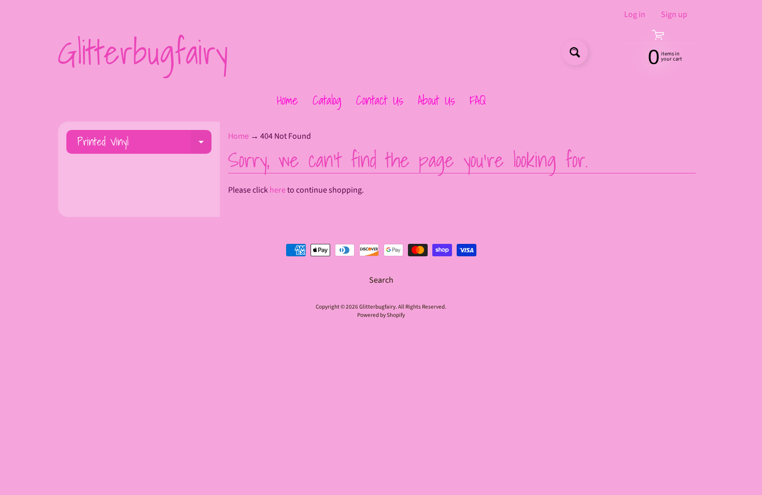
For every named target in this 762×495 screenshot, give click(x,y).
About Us (436, 100)
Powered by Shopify (381, 315)
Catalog (327, 100)
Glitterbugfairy (143, 52)
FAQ (478, 100)
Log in (634, 14)
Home (287, 100)
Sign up (674, 14)
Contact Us (379, 100)
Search (381, 280)
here (278, 190)
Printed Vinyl (144, 143)
